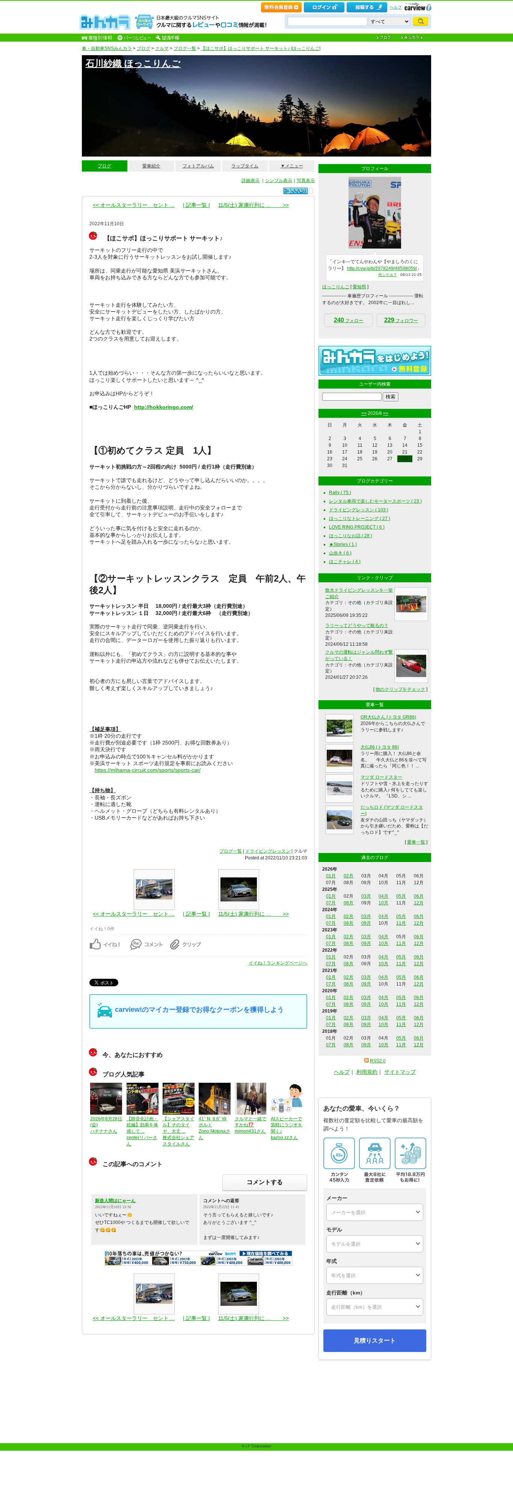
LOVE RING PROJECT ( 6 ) (357, 527)
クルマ (162, 48)
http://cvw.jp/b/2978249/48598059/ (382, 268)
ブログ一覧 (185, 48)
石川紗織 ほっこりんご (133, 63)
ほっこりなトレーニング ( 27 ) (359, 518)
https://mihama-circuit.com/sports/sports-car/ (148, 770)
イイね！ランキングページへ (278, 963)
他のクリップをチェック (400, 689)
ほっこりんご (335, 286)
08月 (348, 903)
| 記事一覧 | (196, 205)
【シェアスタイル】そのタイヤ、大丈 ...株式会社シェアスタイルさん (178, 1131)
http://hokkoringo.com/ (163, 407)
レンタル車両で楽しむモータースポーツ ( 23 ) (375, 501)
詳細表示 (250, 180)
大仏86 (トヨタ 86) (380, 747)
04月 (383, 896)
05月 (401, 896)
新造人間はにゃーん (115, 1200)
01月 (331, 876)
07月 (331, 903)
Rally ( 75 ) (340, 492)
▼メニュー (292, 166)
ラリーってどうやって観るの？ (356, 625)
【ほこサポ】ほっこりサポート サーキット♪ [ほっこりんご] (260, 48)
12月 (419, 903)
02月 (348, 876)
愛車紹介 (151, 166)
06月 (419, 896)
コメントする (265, 1182)
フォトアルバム (198, 166)
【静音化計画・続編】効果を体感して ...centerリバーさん (142, 1131)
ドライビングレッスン (267, 851)
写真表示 (306, 180)
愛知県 (359, 286)
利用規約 (366, 1072)
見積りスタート (375, 1340)
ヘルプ (395, 7)
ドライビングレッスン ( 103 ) (358, 509)
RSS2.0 (378, 1061)
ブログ (143, 48)
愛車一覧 (416, 842)
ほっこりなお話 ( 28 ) (350, 535)
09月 (366, 923)
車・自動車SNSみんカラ (107, 48)
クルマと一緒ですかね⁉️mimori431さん (250, 1125)
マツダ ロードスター (381, 777)
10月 (383, 903)
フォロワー (401, 320)
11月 (401, 923)
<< (364, 413)
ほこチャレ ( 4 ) (345, 561)
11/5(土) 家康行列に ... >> (253, 205)
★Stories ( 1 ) (343, 544)
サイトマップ (400, 1072)
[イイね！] (296, 191)
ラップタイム (244, 166)
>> (385, 413)
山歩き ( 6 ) (340, 553)
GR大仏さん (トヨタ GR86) (388, 717)
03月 (366, 896)
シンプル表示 (278, 180)
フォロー (348, 320)
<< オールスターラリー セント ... (134, 205)
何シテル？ (387, 275)
